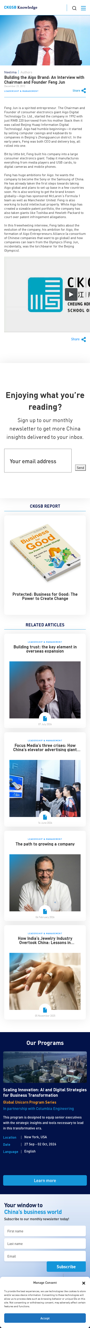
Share (76, 90)
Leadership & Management (21, 91)
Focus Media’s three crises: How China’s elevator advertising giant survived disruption (45, 749)
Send (80, 468)
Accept (45, 1318)
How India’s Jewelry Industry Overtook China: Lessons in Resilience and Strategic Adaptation (45, 942)
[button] (84, 1282)
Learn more (45, 1180)
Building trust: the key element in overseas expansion (45, 648)
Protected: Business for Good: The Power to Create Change (45, 596)
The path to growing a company (45, 843)
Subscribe (66, 1266)
